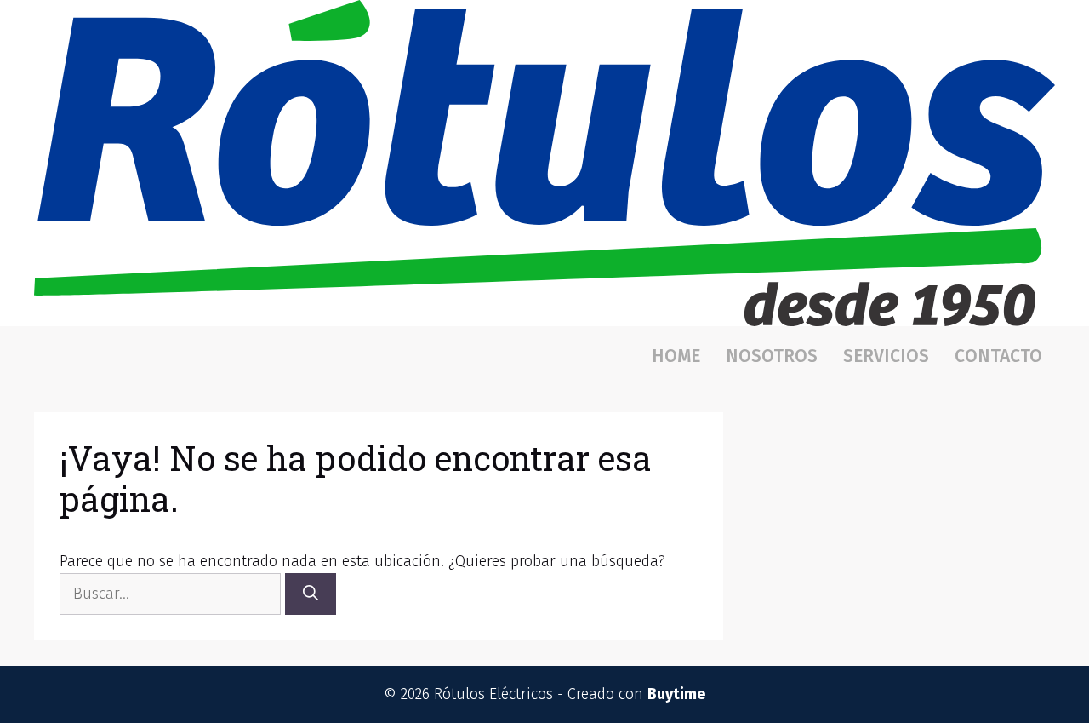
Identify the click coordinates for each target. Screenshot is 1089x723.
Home (676, 356)
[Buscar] (310, 594)
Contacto (998, 356)
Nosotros (772, 356)
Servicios (886, 356)
